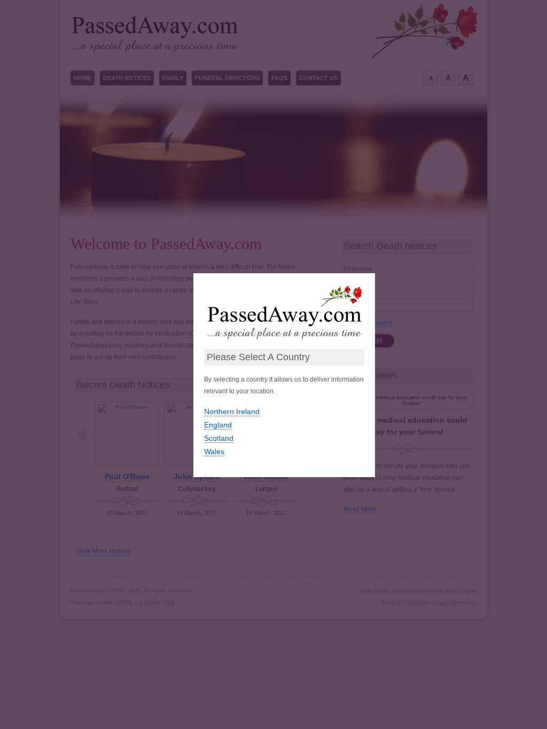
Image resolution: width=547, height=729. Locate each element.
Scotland (218, 438)
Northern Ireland (232, 411)
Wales (214, 451)
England (218, 425)
